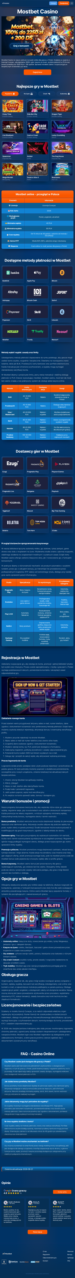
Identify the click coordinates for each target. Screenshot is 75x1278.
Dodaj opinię (62, 1192)
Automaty (63, 94)
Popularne (8, 94)
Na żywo (27, 94)
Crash (45, 94)
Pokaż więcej (37, 1232)
